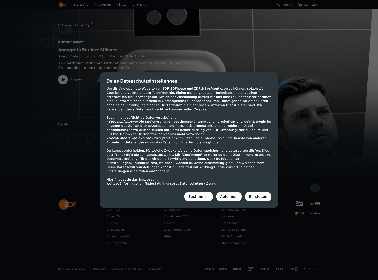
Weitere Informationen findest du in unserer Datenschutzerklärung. (162, 183)
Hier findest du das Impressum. (132, 179)
